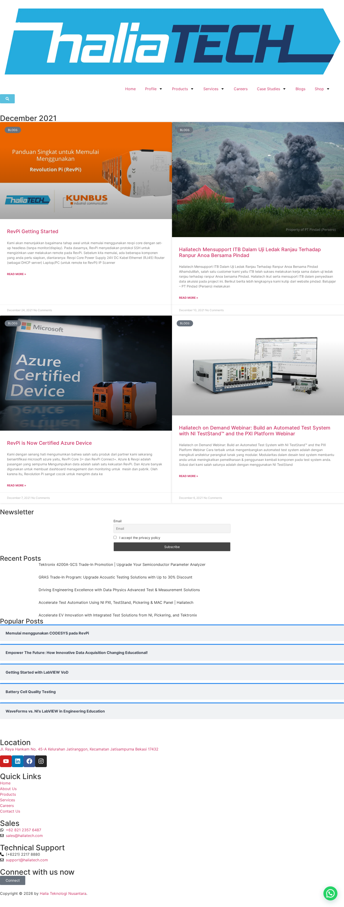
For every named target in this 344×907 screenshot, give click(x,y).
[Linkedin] (17, 761)
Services (210, 88)
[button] (330, 893)
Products (180, 88)
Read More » (16, 274)
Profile (151, 88)
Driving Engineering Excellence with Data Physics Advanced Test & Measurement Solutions (119, 589)
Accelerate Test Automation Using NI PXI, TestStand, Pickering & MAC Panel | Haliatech (116, 602)
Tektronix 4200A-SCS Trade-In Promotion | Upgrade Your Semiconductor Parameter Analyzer (122, 564)
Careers (241, 88)
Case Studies (268, 88)
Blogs (300, 88)
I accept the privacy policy (139, 538)
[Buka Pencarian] (7, 98)
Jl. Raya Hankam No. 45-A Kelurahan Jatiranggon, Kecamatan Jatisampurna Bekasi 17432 (79, 749)
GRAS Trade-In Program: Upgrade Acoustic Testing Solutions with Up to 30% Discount (115, 577)
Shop (319, 88)
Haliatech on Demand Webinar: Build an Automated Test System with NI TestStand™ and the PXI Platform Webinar (254, 431)
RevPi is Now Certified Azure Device (49, 443)
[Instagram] (41, 761)
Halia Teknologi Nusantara (63, 893)
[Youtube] (6, 761)
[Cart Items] (339, 86)
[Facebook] (29, 761)
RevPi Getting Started (32, 231)
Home (130, 88)
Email (117, 521)
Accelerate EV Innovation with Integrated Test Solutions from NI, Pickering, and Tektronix (118, 615)
